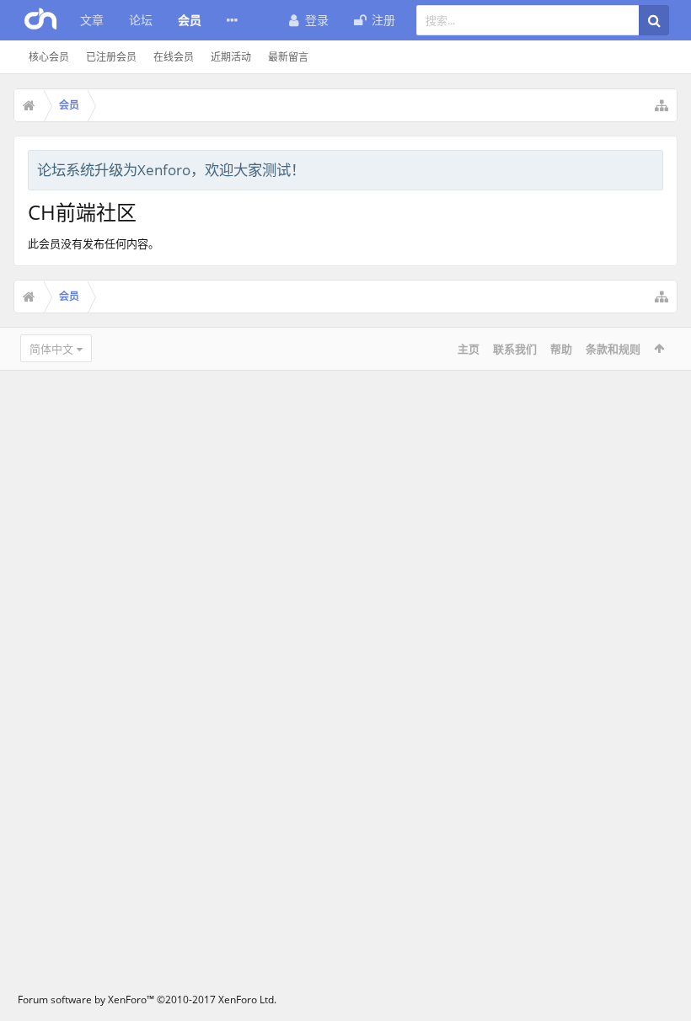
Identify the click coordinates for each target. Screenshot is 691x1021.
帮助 (561, 348)
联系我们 (515, 348)
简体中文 (51, 348)
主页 (468, 348)
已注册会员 (111, 57)
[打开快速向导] (661, 105)
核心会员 (49, 57)
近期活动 (231, 57)
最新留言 (288, 57)
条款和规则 (613, 348)
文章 (92, 20)
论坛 (141, 20)
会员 (189, 20)
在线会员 (173, 57)
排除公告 (651, 167)
